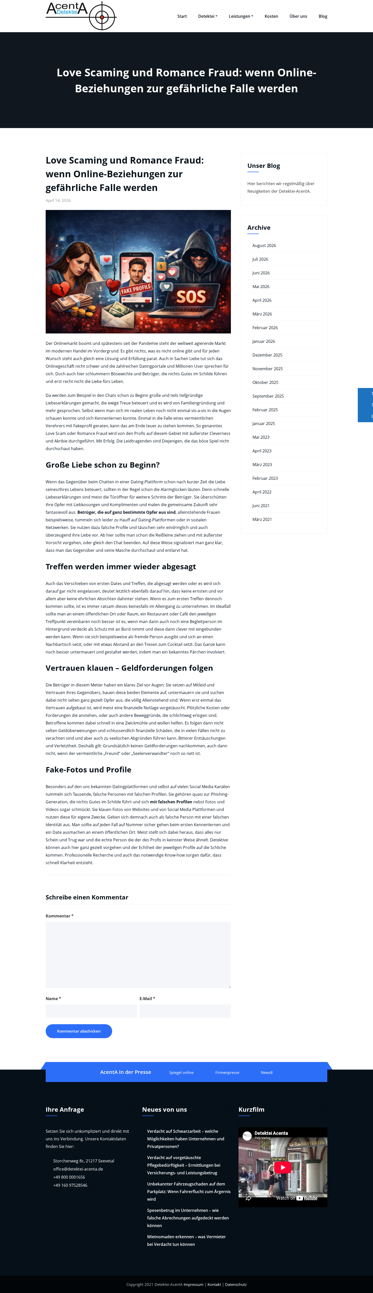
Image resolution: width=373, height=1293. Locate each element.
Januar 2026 (263, 341)
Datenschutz (236, 1284)
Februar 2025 (265, 410)
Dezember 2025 (267, 355)
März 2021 (262, 519)
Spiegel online (181, 1072)
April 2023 (262, 451)
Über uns (298, 16)
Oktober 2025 (265, 382)
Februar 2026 (265, 327)
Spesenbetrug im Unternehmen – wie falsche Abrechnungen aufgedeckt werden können (188, 1218)
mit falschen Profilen (171, 802)
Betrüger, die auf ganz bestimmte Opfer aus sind (126, 512)
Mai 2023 (260, 437)
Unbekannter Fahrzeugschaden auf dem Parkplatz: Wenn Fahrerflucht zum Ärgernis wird (189, 1191)
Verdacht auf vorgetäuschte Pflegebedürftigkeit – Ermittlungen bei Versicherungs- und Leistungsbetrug (183, 1165)
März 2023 (262, 464)
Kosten (271, 16)
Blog (323, 16)
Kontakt (214, 1284)
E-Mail (147, 998)
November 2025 (267, 368)
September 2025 (268, 396)
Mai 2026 (260, 286)
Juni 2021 (261, 505)
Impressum (194, 1284)
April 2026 (262, 300)
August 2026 (264, 245)
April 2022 (262, 492)
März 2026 (262, 314)
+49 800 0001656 (69, 1177)
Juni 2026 (261, 273)
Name (53, 998)
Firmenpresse (227, 1072)
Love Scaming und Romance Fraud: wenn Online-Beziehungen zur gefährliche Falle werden (125, 174)
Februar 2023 (265, 478)
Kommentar (60, 916)
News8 (267, 1072)
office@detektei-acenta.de (78, 1169)
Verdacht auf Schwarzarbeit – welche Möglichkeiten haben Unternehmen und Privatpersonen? (185, 1138)
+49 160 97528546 (70, 1185)
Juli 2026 (260, 259)
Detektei (206, 16)
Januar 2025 (263, 423)
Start (182, 16)
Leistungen (239, 16)
